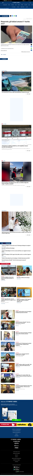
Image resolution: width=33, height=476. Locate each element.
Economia (25, 4)
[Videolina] (8, 424)
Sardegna (12, 4)
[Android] (16, 469)
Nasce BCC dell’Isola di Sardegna (8, 248)
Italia (15, 4)
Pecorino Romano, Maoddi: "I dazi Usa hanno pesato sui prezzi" (14, 260)
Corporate (16, 461)
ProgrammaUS (5, 4)
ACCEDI (29, 0)
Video (9, 4)
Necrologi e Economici (16, 453)
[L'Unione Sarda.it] (16, 2)
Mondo (19, 4)
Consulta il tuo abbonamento (16, 429)
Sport (29, 4)
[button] (10, 16)
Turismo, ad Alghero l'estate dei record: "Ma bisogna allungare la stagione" (16, 245)
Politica (22, 4)
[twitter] (3, 0)
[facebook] (4, 0)
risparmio (4, 54)
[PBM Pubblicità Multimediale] (16, 447)
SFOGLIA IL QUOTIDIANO (4, 8)
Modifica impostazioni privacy (16, 458)
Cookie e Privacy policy (16, 451)
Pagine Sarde (16, 435)
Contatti (16, 456)
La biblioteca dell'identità (16, 432)
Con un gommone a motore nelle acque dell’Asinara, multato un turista (15, 92)
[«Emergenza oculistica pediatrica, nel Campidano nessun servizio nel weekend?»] (16, 135)
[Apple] (16, 467)
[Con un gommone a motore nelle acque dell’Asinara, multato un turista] (16, 81)
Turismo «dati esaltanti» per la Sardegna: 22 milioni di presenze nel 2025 (16, 258)
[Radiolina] (24, 424)
